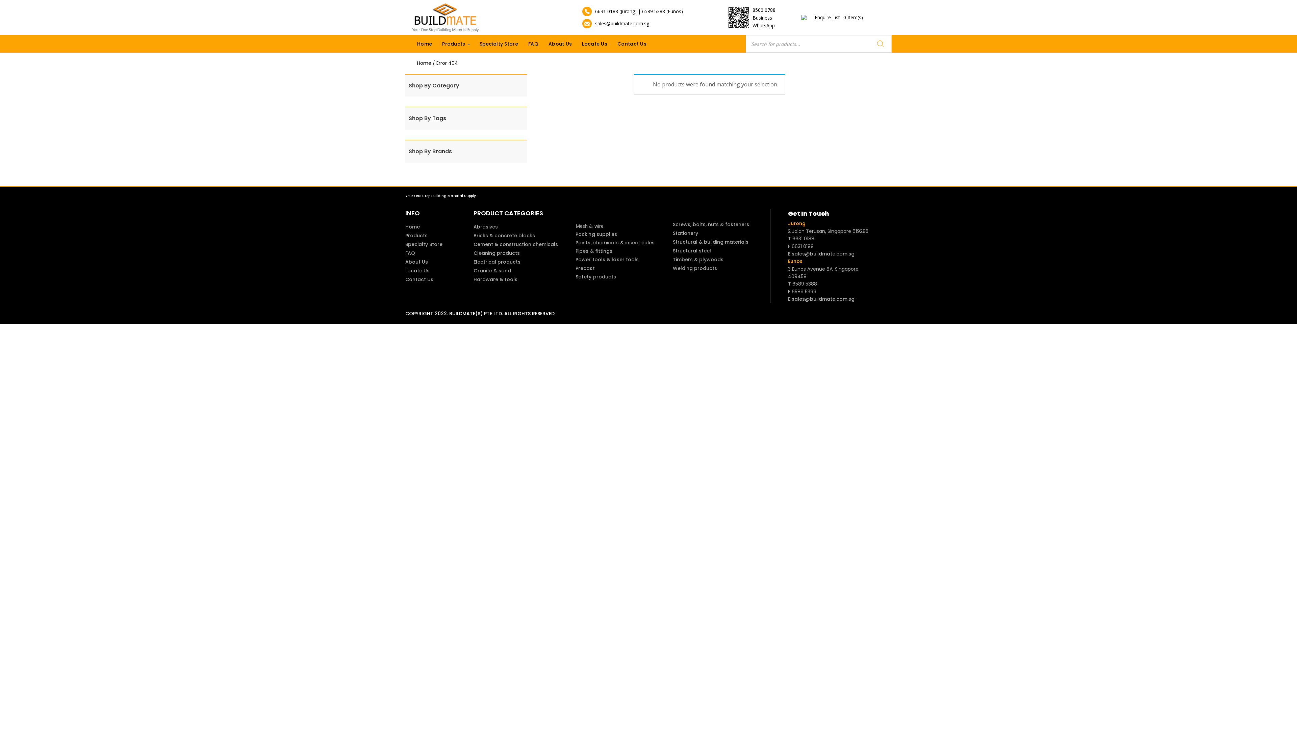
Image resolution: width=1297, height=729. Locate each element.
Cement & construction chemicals (516, 244)
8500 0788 (764, 10)
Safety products (596, 276)
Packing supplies (596, 234)
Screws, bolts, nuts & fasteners (711, 224)
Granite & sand (492, 270)
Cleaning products (497, 253)
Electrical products (497, 262)
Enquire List (839, 17)
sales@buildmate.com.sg (622, 23)
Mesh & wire (590, 226)
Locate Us (594, 43)
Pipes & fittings (594, 251)
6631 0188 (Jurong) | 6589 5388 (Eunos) (639, 11)
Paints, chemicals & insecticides (615, 242)
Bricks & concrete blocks (504, 235)
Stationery (685, 233)
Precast (585, 268)
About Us (560, 43)
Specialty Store (499, 43)
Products (453, 43)
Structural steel (692, 250)
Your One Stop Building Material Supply (440, 195)
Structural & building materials (710, 242)
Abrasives (486, 226)
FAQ (533, 43)
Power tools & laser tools (607, 259)
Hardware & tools (495, 279)
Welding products (695, 268)
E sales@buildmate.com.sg (821, 253)
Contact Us (631, 43)
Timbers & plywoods (698, 259)
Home (424, 43)
